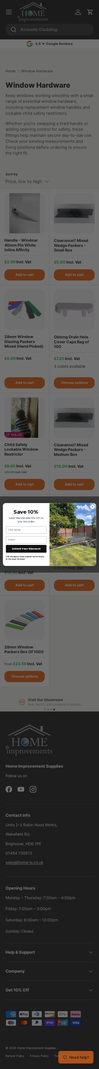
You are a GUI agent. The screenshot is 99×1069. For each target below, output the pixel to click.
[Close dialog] (92, 506)
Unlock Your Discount (26, 548)
